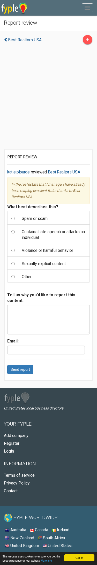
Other (27, 276)
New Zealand (21, 537)
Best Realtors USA (64, 172)
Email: (13, 341)
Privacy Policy (17, 483)
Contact (11, 490)
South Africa (53, 537)
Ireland (62, 529)
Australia (17, 529)
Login (9, 451)
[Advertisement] (48, 98)
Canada (41, 529)
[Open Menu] (87, 7)
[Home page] (14, 7)
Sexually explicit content (44, 263)
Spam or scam (35, 218)
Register (11, 443)
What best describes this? (32, 206)
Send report (20, 369)
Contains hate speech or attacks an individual (53, 234)
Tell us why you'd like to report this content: (41, 297)
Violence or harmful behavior (47, 250)
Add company (16, 435)
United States (59, 545)
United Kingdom (24, 545)
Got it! (79, 558)
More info (46, 560)
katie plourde (18, 172)
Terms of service (19, 475)
